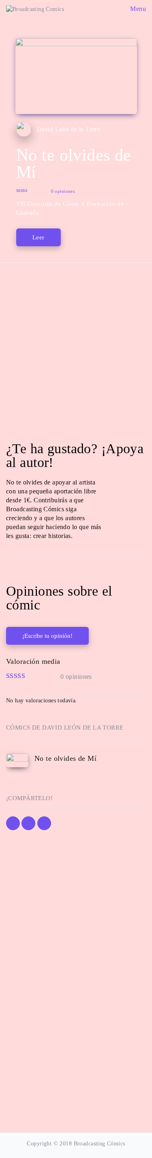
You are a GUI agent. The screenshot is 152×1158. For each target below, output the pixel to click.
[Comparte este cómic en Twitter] (28, 823)
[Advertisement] (76, 349)
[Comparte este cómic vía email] (44, 823)
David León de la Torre (68, 129)
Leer (38, 237)
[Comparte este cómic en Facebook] (13, 823)
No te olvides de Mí (65, 758)
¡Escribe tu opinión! (47, 636)
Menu (137, 8)
